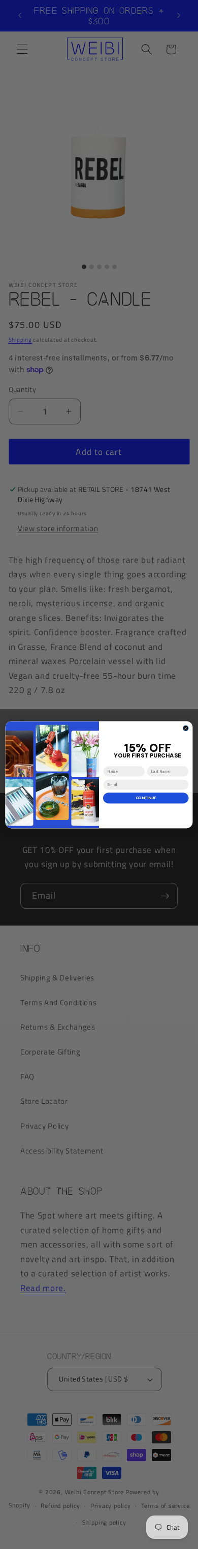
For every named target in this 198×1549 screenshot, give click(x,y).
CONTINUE (146, 798)
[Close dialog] (185, 728)
